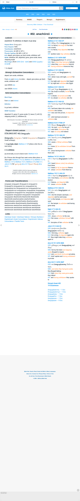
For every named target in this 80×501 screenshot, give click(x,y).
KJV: (49, 50)
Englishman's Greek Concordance (16, 219)
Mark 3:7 (39, 162)
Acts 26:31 (51, 262)
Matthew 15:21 (20, 162)
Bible (3, 29)
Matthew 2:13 (52, 58)
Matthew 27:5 (31, 162)
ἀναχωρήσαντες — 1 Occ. (56, 290)
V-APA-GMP (61, 58)
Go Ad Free (3, 492)
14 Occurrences (53, 285)
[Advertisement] (40, 343)
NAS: (49, 45)
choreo (16, 79)
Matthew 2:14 (52, 70)
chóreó (16, 101)
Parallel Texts (19, 221)
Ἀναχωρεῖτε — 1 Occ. (55, 296)
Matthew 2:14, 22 (18, 160)
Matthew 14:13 (10, 162)
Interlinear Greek (10, 217)
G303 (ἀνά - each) (23, 62)
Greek (12, 29)
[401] (2, 230)
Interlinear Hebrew (23, 217)
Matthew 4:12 (29, 160)
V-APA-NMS (60, 243)
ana (9, 79)
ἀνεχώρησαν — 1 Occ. (55, 298)
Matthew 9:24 (33, 154)
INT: (49, 54)
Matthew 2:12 (23, 144)
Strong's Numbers (37, 217)
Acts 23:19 (25, 164)
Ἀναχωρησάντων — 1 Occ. (57, 292)
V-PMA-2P (61, 123)
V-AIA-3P (60, 41)
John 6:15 (8, 164)
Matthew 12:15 (40, 160)
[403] (77, 230)
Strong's (8, 29)
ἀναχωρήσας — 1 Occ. (55, 294)
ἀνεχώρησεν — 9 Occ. (55, 300)
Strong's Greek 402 (54, 283)
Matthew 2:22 (52, 87)
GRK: (49, 43)
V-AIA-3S (60, 70)
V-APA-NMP (60, 262)
